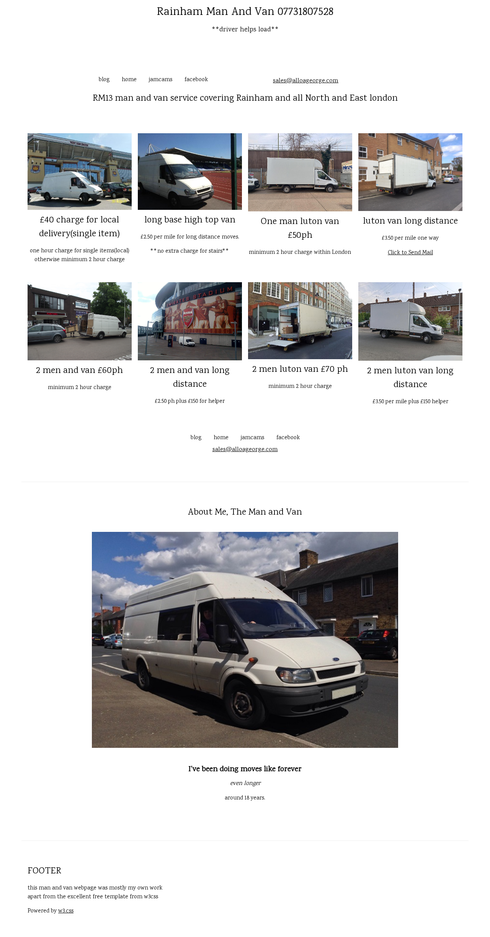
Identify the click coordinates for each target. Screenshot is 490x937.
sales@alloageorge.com (305, 81)
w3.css (66, 911)
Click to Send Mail (410, 253)
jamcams (160, 80)
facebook (196, 80)
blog (104, 80)
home (129, 80)
